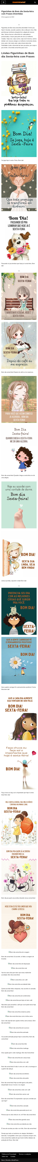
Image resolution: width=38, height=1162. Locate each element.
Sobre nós (5, 1156)
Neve (3, 1160)
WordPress (15, 1160)
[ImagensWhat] (19, 2)
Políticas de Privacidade (9, 1154)
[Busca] (35, 2)
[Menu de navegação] (3, 2)
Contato (13, 1156)
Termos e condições (25, 1154)
